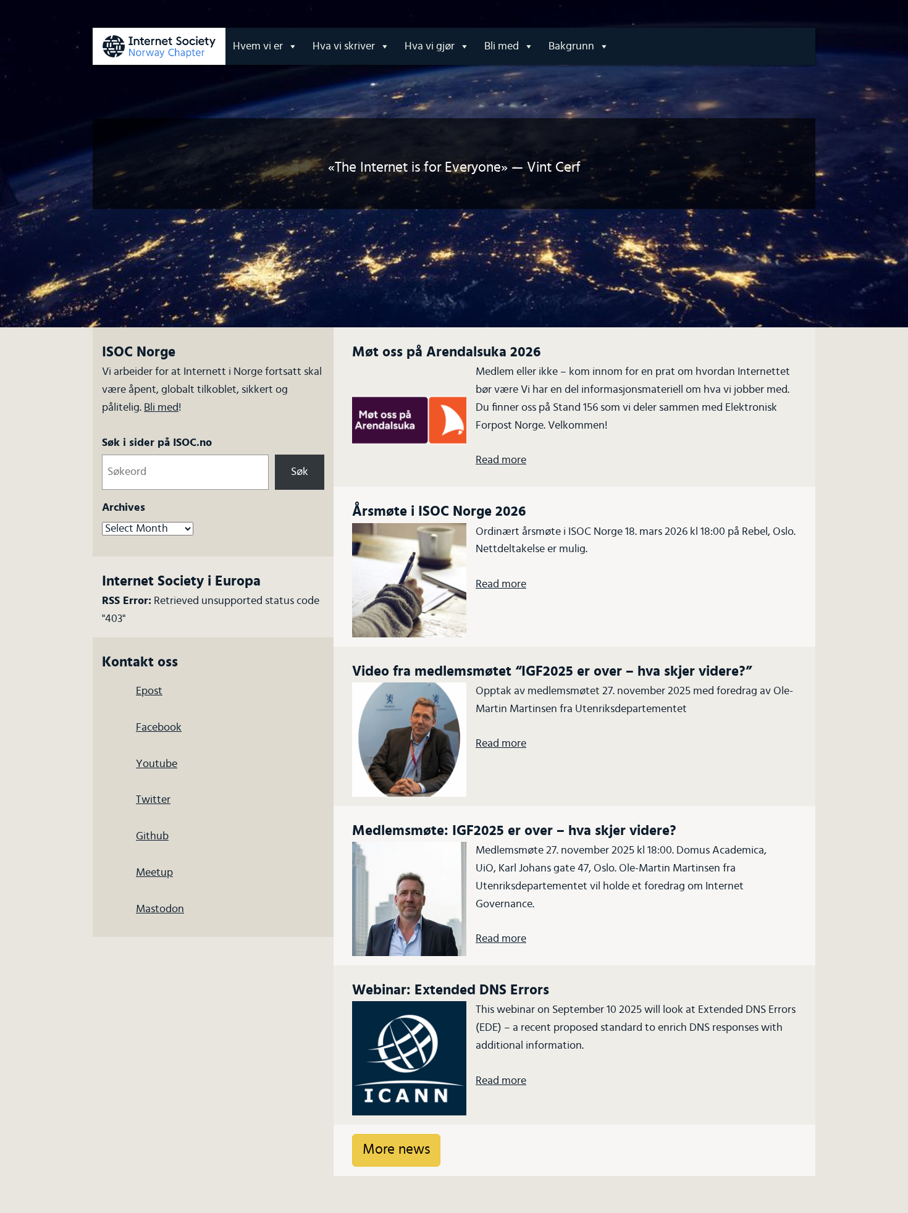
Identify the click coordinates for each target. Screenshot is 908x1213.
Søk (299, 471)
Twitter (153, 799)
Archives (123, 507)
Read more (501, 460)
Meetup (154, 872)
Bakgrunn (571, 46)
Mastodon (160, 909)
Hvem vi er (258, 46)
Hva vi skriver (344, 46)
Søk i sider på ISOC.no (157, 442)
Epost (149, 691)
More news (396, 1150)
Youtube (156, 764)
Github (152, 836)
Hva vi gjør (430, 46)
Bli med (501, 46)
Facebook (159, 727)
